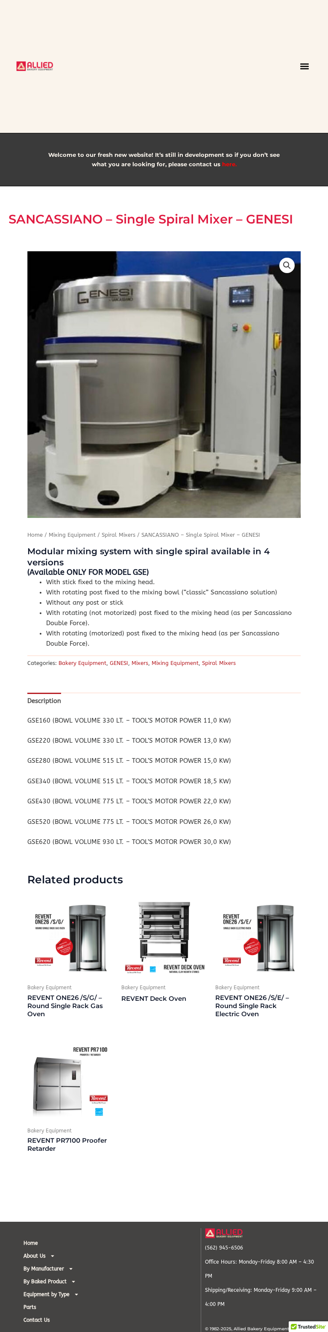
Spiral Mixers (118, 535)
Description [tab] (44, 701)
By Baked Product (45, 1282)
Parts (29, 1307)
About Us (34, 1256)
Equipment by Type (46, 1294)
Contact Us (36, 1320)
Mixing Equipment (72, 535)
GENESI (119, 663)
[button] (305, 66)
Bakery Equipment (82, 663)
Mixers (140, 663)
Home (35, 535)
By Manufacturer (43, 1269)
